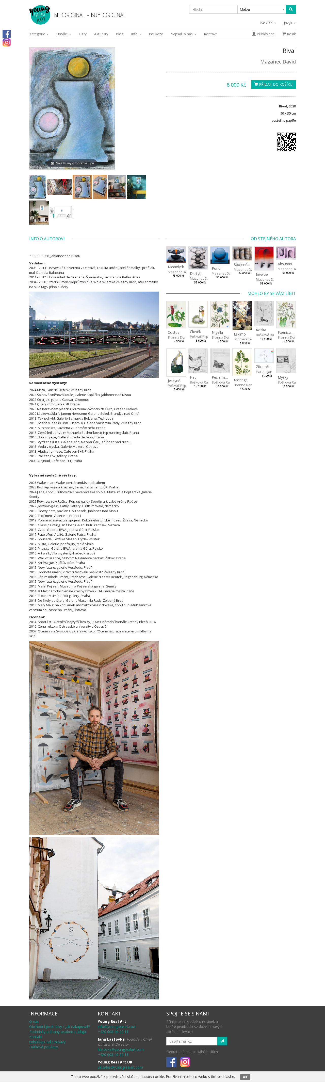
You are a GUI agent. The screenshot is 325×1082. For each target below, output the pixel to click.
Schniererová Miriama (251, 339)
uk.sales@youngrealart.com (120, 1067)
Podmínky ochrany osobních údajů (57, 1031)
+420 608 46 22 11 (113, 1031)
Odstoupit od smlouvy (47, 1041)
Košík (291, 33)
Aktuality (101, 33)
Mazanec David (278, 61)
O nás (34, 1021)
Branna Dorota (179, 337)
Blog (119, 33)
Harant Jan (264, 371)
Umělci (62, 33)
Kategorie (37, 33)
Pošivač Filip (199, 336)
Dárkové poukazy (43, 1046)
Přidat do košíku (275, 84)
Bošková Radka (268, 334)
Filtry (83, 33)
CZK (270, 22)
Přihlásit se (265, 33)
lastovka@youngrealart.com (121, 1049)
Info (135, 33)
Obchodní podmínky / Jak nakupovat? (59, 1026)
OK (245, 1077)
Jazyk (288, 22)
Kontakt (210, 33)
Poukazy (156, 33)
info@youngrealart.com (117, 1026)
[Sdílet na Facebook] (7, 33)
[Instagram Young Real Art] (7, 42)
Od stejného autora (273, 239)
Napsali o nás (182, 33)
